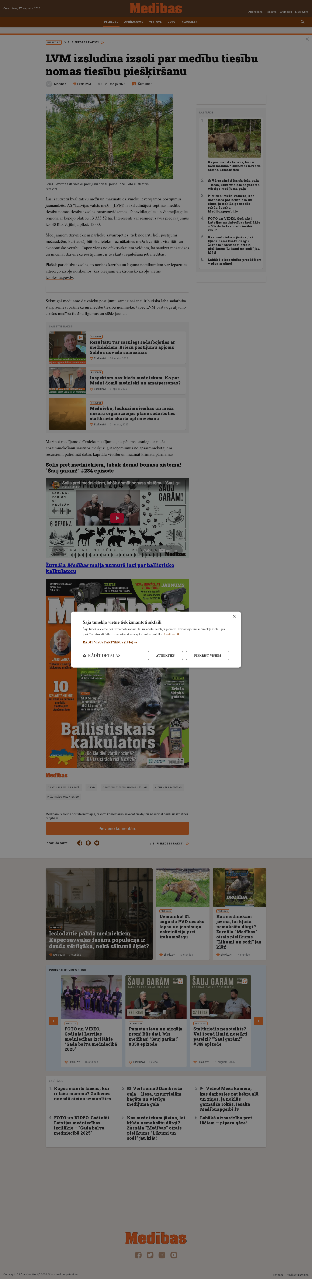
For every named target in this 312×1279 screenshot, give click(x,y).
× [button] (234, 616)
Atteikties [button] (165, 655)
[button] (156, 642)
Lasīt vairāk (172, 634)
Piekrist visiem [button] (207, 655)
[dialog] (156, 639)
